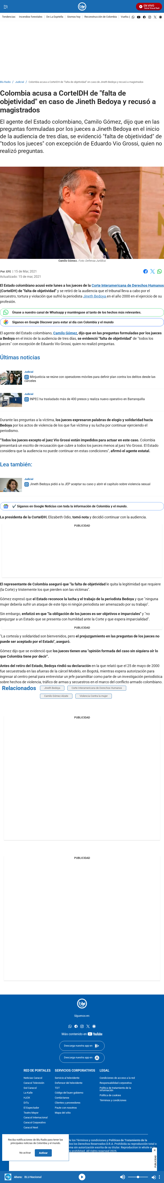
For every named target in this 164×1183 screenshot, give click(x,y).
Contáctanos (62, 1098)
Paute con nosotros (66, 1107)
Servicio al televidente (67, 1078)
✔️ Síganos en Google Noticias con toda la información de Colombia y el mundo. (70, 506)
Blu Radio (5, 82)
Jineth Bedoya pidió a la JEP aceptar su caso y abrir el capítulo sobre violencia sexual (90, 484)
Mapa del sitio (63, 1112)
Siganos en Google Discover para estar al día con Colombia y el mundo (63, 322)
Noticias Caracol (33, 1078)
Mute (122, 1177)
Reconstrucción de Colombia (100, 16)
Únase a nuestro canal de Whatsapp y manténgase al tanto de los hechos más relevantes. (76, 312)
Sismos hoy (73, 16)
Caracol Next (31, 1127)
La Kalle (28, 1093)
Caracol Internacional (36, 1117)
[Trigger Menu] (5, 6)
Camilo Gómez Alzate (56, 695)
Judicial (19, 82)
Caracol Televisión (34, 1083)
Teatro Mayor (31, 1112)
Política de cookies (110, 1095)
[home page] (82, 6)
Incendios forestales (30, 16)
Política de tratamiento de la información (115, 1089)
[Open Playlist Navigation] (159, 1177)
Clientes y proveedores (67, 1102)
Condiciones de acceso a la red (117, 1078)
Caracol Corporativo (35, 1122)
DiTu (26, 1102)
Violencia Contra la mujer (94, 695)
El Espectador (31, 1107)
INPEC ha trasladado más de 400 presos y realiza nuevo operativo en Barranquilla (87, 399)
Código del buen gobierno (69, 1093)
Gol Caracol (30, 1088)
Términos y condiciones (113, 1100)
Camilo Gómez (65, 333)
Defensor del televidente (68, 1083)
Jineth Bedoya (95, 296)
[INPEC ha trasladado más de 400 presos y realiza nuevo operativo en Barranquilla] (11, 400)
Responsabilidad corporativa (116, 1083)
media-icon (82, 1177)
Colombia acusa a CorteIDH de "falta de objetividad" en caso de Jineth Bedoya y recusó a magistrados (86, 82)
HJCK (27, 1098)
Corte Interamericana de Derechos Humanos (128, 285)
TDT (57, 1088)
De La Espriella (54, 16)
